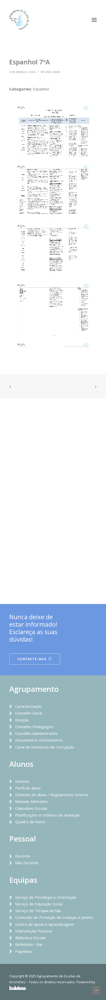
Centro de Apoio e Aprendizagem (44, 924)
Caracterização (28, 706)
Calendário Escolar (31, 808)
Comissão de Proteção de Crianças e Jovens (54, 917)
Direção (22, 719)
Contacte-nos (32, 659)
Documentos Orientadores (39, 740)
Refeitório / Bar (29, 944)
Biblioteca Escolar (30, 937)
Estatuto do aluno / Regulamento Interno (51, 794)
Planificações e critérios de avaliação (47, 815)
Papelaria (23, 951)
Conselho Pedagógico (34, 726)
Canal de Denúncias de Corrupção (44, 747)
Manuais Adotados (31, 801)
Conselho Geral (28, 713)
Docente (22, 856)
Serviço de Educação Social (38, 903)
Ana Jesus (52, 71)
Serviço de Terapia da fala (38, 910)
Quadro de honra (30, 821)
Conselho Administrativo (36, 733)
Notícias (22, 781)
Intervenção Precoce (33, 931)
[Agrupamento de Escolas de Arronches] (19, 20)
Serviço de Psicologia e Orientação (45, 897)
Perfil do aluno (28, 788)
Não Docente (27, 862)
